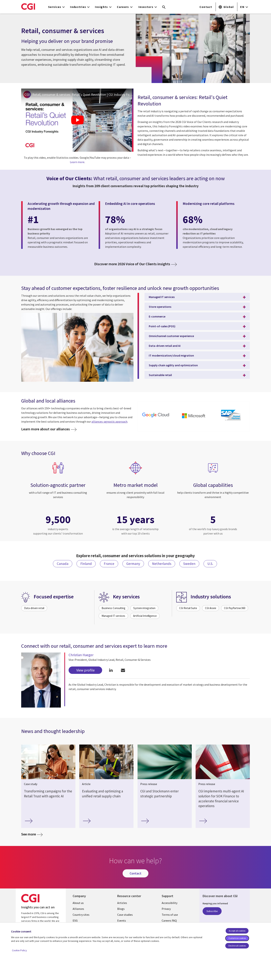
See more (28, 834)
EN (242, 7)
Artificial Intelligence (145, 616)
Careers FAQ (169, 920)
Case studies (125, 914)
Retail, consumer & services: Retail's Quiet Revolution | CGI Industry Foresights (82, 94)
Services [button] (54, 7)
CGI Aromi (210, 608)
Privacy (166, 909)
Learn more (77, 162)
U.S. (210, 563)
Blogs (121, 909)
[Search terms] (163, 7)
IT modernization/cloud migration (171, 355)
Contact (205, 7)
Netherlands (161, 563)
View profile (85, 670)
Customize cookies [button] (237, 938)
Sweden (189, 563)
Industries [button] (78, 7)
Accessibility (169, 903)
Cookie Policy (19, 950)
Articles (122, 903)
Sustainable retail (160, 375)
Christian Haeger (81, 655)
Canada (62, 563)
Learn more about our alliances (45, 429)
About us (78, 903)
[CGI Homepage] (28, 6)
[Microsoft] (193, 415)
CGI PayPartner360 (234, 608)
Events (121, 920)
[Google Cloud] (156, 415)
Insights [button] (101, 7)
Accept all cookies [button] (237, 930)
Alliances (78, 909)
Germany (133, 563)
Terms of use (170, 914)
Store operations (160, 306)
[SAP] (231, 415)
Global (228, 7)
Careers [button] (123, 7)
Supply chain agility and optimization (173, 365)
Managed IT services (162, 297)
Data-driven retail (34, 608)
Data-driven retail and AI (164, 346)
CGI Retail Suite (188, 608)
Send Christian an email (123, 670)
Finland (86, 563)
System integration (144, 608)
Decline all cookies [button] (237, 945)
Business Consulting (113, 608)
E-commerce (157, 316)
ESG (75, 920)
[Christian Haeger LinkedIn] (111, 670)
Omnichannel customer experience (171, 336)
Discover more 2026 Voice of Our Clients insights (132, 264)
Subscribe (212, 911)
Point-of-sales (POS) (162, 326)
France (109, 563)
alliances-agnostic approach (109, 421)
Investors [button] (146, 7)
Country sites (81, 914)
